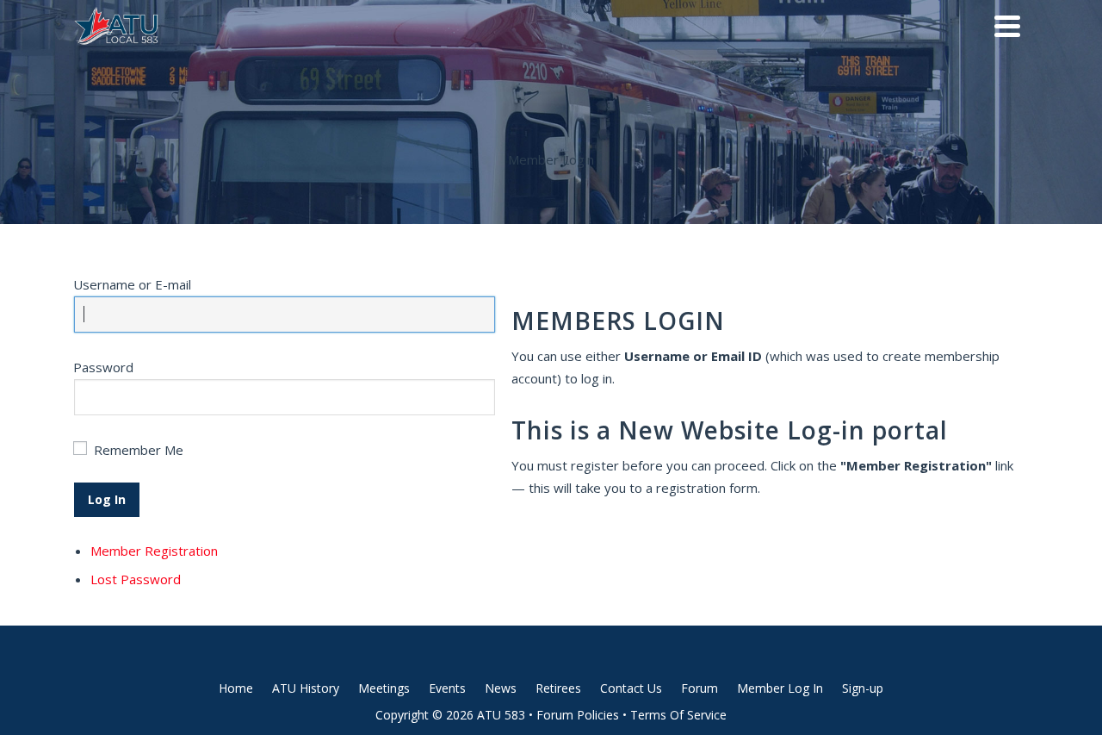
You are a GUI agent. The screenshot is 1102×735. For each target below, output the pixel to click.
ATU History (305, 688)
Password (103, 367)
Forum (699, 688)
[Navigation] (1007, 26)
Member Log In (780, 688)
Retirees (558, 688)
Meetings (384, 688)
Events (447, 688)
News (501, 688)
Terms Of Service (678, 715)
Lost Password (135, 579)
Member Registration (154, 550)
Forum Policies (577, 715)
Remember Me (138, 449)
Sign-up (862, 688)
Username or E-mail (132, 284)
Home (236, 688)
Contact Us (631, 688)
